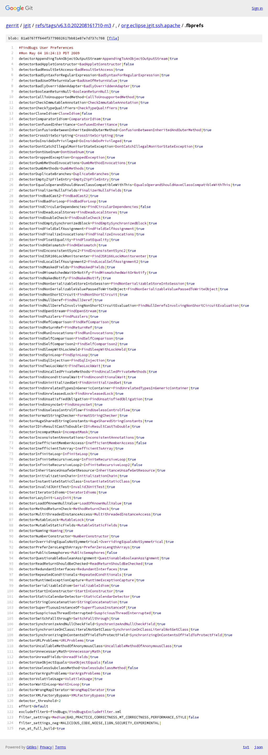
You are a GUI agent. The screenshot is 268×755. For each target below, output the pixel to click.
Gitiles (31, 747)
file (113, 38)
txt (246, 747)
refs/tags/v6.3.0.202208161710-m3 (73, 25)
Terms (60, 747)
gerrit (12, 25)
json (258, 747)
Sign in (257, 8)
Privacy (46, 747)
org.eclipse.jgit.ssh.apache (150, 25)
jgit (27, 25)
